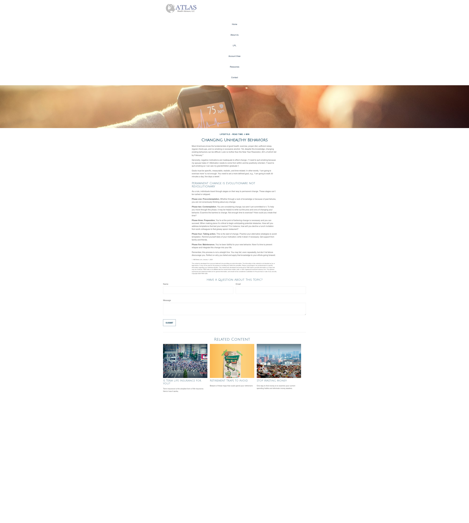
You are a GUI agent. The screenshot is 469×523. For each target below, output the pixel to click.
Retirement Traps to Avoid (229, 380)
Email (238, 284)
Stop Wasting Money (272, 380)
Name (165, 284)
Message (167, 300)
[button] (234, 24)
